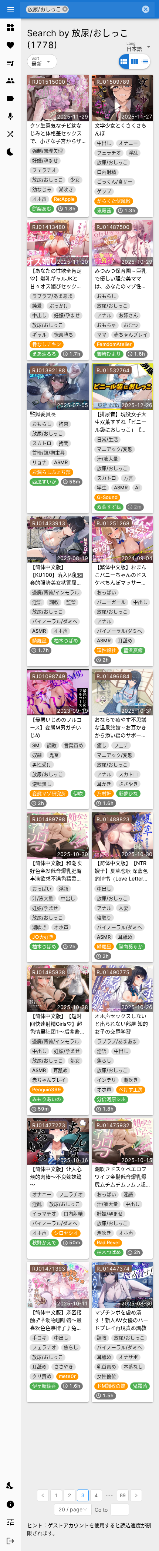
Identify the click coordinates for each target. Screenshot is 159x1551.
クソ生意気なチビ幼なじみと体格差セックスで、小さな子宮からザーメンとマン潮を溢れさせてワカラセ (56, 141)
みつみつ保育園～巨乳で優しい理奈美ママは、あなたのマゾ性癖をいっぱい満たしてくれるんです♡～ (120, 286)
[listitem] (10, 27)
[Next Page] (136, 1495)
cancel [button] (65, 9)
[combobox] (104, 9)
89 (123, 1495)
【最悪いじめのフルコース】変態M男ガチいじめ (56, 727)
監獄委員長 (43, 414)
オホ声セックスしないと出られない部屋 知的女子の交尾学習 (121, 1024)
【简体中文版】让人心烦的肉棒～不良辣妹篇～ (56, 1177)
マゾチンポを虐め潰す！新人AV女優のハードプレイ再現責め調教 (121, 1320)
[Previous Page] (43, 1495)
